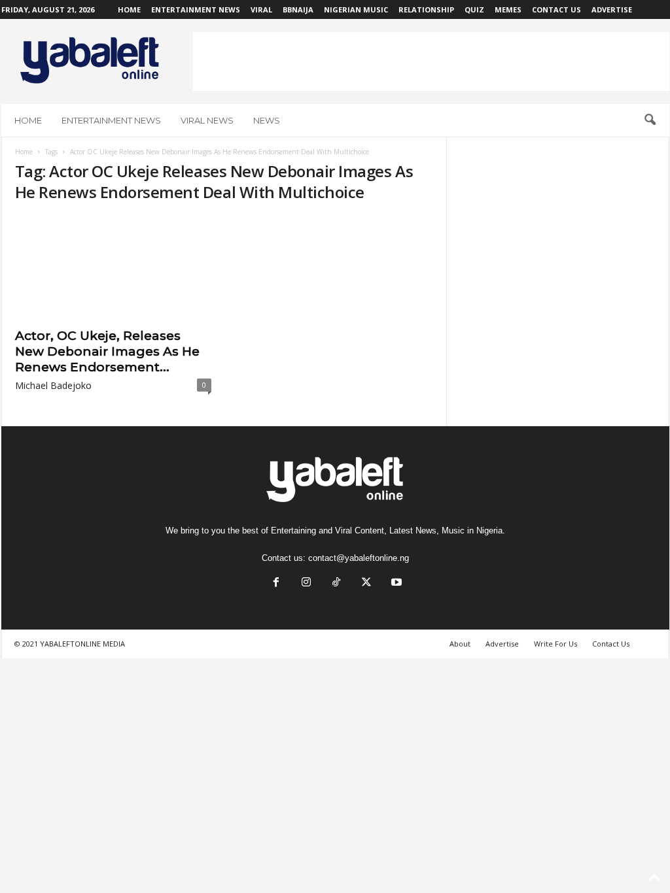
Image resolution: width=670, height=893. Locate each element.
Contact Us (556, 9)
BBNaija (298, 9)
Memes (508, 9)
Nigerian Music (356, 9)
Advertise (611, 9)
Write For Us (555, 644)
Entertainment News (195, 9)
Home (129, 9)
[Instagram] (306, 583)
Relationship (426, 9)
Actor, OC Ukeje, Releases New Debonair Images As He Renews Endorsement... (107, 351)
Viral (261, 9)
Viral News (207, 120)
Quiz (474, 9)
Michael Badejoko (53, 385)
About (460, 644)
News (266, 120)
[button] (649, 120)
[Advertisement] (431, 61)
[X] (366, 583)
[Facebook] (276, 583)
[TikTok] (336, 583)
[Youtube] (395, 583)
